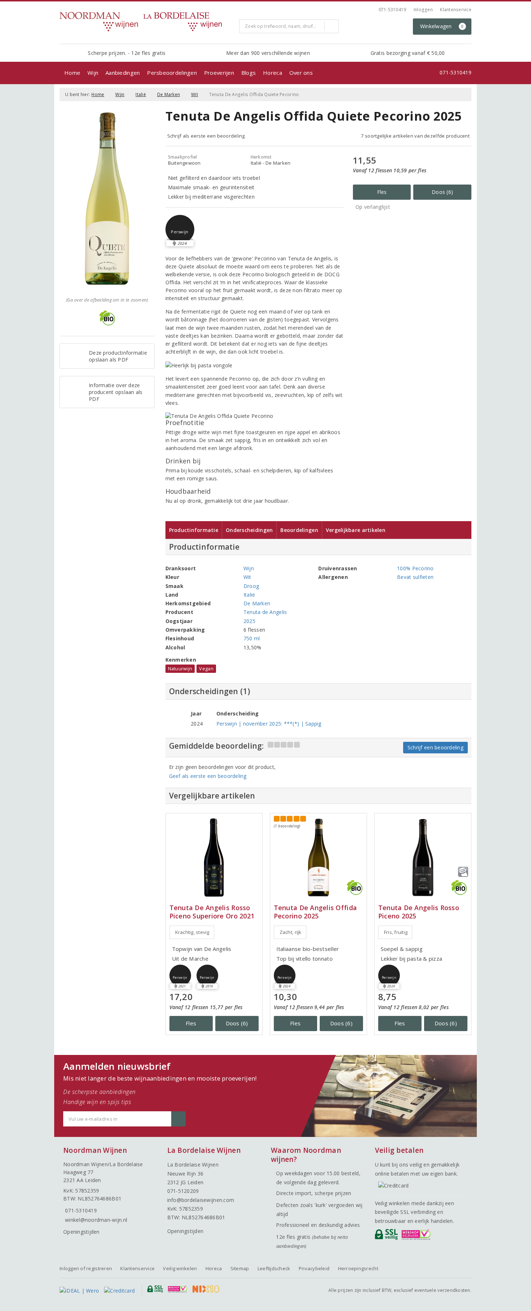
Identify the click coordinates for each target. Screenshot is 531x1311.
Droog (251, 586)
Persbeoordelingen (172, 72)
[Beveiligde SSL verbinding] (417, 1236)
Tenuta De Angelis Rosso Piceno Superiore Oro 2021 (212, 912)
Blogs (248, 72)
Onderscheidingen (249, 530)
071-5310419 (392, 10)
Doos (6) (442, 192)
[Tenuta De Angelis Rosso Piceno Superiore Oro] (214, 857)
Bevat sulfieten (415, 577)
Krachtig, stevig (192, 932)
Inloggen (423, 10)
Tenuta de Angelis (265, 612)
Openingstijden (81, 1231)
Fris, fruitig (395, 932)
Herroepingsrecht (358, 1268)
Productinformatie (194, 530)
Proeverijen (219, 72)
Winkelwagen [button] (442, 26)
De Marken (168, 94)
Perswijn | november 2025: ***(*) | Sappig (268, 723)
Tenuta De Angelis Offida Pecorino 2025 (315, 912)
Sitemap (239, 1268)
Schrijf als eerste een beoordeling (206, 136)
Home (72, 72)
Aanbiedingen (122, 72)
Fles (382, 192)
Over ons (301, 72)
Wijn (92, 72)
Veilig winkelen (180, 1268)
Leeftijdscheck (274, 1268)
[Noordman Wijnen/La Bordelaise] (147, 21)
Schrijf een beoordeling (435, 747)
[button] (179, 229)
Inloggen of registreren (86, 1268)
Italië (140, 94)
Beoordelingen (299, 530)
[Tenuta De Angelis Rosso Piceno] (423, 857)
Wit (194, 94)
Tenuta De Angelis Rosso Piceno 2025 (418, 912)
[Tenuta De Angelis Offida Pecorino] (318, 857)
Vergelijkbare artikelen (355, 530)
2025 (249, 621)
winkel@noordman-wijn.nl (96, 1219)
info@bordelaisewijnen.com (200, 1200)
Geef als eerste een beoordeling (208, 776)
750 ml (251, 638)
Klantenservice (455, 10)
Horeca (272, 72)
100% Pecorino (415, 568)
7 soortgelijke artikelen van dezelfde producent (415, 136)
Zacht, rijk (291, 932)
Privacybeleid (314, 1268)
